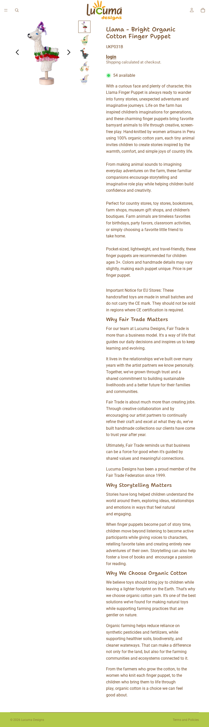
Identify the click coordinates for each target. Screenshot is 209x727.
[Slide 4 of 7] (84, 66)
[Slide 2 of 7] (84, 40)
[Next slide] (70, 53)
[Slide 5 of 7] (84, 79)
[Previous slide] (16, 53)
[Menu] (6, 10)
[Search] (16, 10)
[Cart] (202, 10)
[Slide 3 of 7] (84, 53)
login (111, 56)
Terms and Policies (186, 720)
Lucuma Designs (32, 720)
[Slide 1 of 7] (84, 26)
